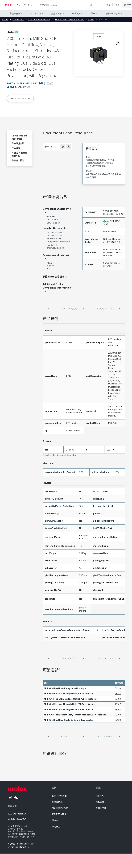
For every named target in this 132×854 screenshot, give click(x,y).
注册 (108, 4)
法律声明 (100, 795)
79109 (118, 714)
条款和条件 (101, 808)
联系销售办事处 (59, 814)
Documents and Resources (19, 137)
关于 (93, 13)
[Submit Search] (91, 5)
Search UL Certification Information (60, 455)
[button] (117, 43)
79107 (118, 704)
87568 (118, 720)
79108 (118, 709)
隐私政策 (100, 801)
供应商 (55, 820)
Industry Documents (54, 228)
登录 (117, 4)
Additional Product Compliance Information (57, 286)
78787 (118, 693)
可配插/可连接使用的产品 (19, 154)
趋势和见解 (56, 13)
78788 (118, 698)
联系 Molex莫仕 (59, 795)
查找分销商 (57, 801)
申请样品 (56, 826)
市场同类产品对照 (60, 808)
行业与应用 (35, 13)
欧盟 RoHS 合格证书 (53, 276)
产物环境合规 (18, 143)
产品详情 (16, 148)
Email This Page (18, 98)
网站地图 (11, 844)
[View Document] (62, 146)
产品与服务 (15, 13)
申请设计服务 (18, 160)
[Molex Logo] (19, 5)
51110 (118, 688)
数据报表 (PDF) (51, 146)
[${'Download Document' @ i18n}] (68, 146)
